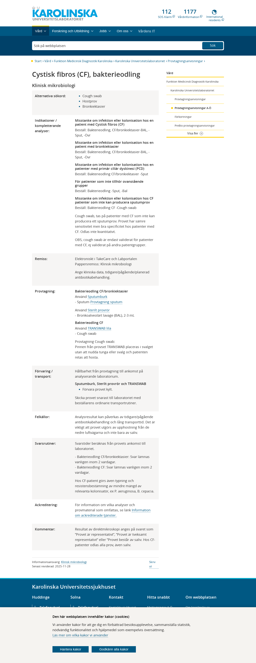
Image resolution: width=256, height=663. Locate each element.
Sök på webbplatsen (50, 45)
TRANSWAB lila (99, 328)
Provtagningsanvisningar (185, 61)
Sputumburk (97, 296)
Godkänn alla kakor (113, 649)
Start (38, 61)
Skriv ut (152, 564)
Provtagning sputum (106, 302)
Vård (47, 61)
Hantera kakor (70, 649)
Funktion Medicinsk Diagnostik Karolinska (83, 61)
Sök (213, 45)
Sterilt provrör (99, 310)
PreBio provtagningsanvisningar (195, 125)
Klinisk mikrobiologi (74, 562)
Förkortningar (183, 117)
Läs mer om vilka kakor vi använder (80, 635)
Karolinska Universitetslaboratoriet (140, 61)
